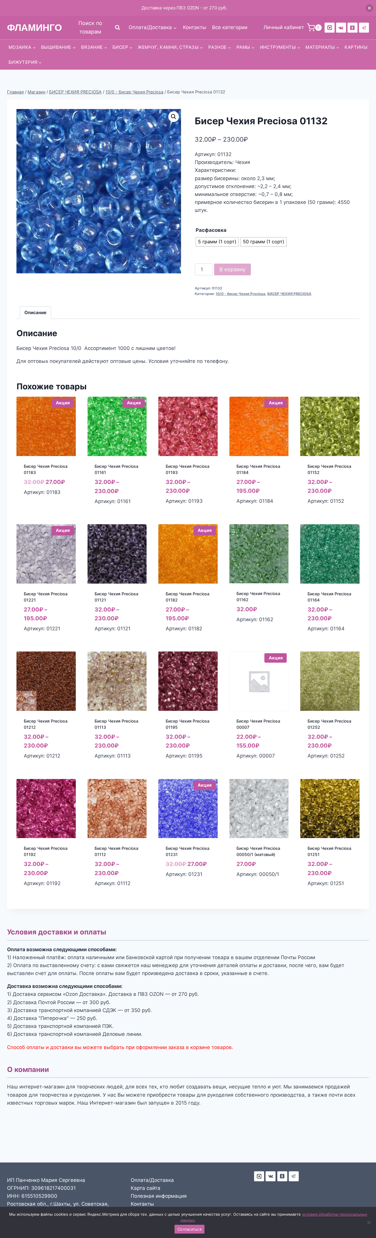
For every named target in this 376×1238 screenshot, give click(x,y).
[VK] (341, 28)
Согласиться (189, 1229)
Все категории (229, 27)
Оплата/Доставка (152, 1180)
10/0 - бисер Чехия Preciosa (240, 294)
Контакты (194, 27)
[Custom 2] (330, 28)
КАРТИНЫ (356, 47)
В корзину (232, 269)
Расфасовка (211, 230)
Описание (35, 312)
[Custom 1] (352, 28)
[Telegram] (364, 28)
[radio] (217, 241)
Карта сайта (145, 1188)
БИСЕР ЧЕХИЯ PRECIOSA (289, 294)
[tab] (35, 312)
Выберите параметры (37, 505)
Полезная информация (159, 1196)
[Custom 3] (259, 1176)
